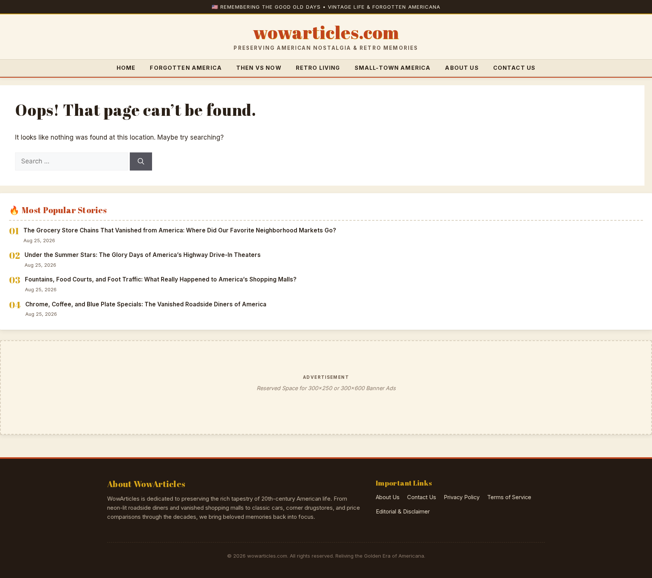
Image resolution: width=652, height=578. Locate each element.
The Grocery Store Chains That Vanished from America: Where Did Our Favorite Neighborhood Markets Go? (179, 230)
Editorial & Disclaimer (403, 511)
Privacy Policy (462, 497)
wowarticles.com (326, 32)
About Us (461, 68)
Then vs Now (258, 68)
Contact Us (514, 68)
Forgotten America (186, 68)
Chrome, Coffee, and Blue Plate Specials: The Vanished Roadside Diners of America (145, 304)
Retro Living (318, 68)
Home (126, 68)
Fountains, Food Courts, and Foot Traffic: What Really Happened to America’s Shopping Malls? (161, 279)
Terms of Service (509, 497)
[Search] (141, 161)
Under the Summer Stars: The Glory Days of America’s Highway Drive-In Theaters (143, 254)
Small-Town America (393, 68)
